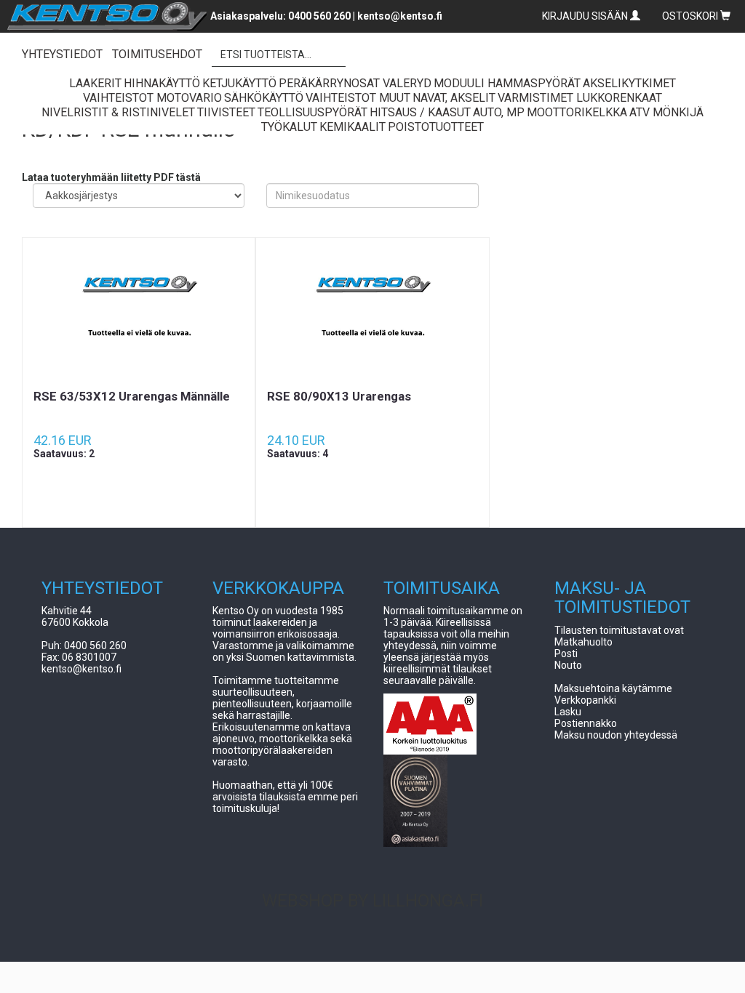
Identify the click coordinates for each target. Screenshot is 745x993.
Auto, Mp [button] (499, 112)
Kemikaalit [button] (352, 127)
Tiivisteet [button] (226, 112)
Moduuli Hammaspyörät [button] (507, 83)
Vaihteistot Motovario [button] (152, 98)
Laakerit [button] (95, 83)
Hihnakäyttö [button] (162, 83)
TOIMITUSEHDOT (157, 54)
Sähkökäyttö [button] (263, 98)
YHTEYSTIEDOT (62, 54)
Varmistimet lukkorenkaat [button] (580, 98)
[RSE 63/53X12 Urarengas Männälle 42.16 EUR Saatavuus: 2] (139, 313)
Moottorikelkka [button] (577, 112)
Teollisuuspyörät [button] (312, 112)
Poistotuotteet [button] (436, 127)
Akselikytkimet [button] (629, 83)
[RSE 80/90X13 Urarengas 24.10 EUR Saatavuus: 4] (372, 313)
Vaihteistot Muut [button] (358, 98)
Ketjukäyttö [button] (239, 83)
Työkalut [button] (289, 127)
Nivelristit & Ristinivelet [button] (118, 112)
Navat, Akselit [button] (454, 98)
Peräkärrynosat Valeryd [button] (355, 83)
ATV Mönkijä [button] (666, 112)
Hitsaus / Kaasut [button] (420, 112)
